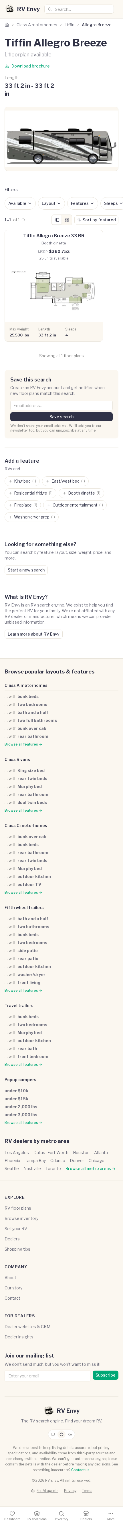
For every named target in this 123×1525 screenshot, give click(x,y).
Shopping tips (17, 1249)
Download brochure (30, 66)
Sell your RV (16, 1228)
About (10, 1277)
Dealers (12, 1238)
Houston (81, 1152)
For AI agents (47, 1491)
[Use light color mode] (61, 1434)
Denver (77, 1160)
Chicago (96, 1160)
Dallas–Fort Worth (50, 1152)
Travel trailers (19, 1005)
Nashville (32, 1168)
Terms (87, 1491)
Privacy (70, 1491)
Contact (12, 1298)
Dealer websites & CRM (27, 1326)
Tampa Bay (35, 1160)
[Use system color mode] (53, 1434)
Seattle (12, 1168)
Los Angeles (17, 1152)
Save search (61, 416)
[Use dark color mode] (70, 1434)
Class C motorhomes (26, 825)
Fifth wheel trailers (24, 907)
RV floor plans (18, 1208)
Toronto (53, 1168)
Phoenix (12, 1160)
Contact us (80, 1470)
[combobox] (79, 9)
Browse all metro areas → (91, 1168)
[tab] (56, 219)
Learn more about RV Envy (33, 634)
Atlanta (101, 1152)
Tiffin (69, 24)
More (110, 1519)
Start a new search (26, 569)
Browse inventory (21, 1218)
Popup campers (20, 1079)
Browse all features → (23, 744)
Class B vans (17, 759)
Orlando (57, 1160)
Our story (13, 1287)
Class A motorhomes (37, 24)
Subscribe (106, 1375)
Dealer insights (19, 1336)
